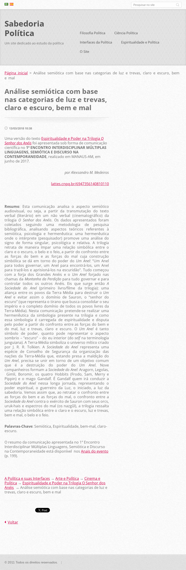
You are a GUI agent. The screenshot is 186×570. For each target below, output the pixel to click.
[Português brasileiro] (6, 4)
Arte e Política (67, 478)
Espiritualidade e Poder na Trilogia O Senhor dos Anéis (55, 485)
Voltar (13, 522)
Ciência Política (126, 33)
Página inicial (16, 72)
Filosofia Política (92, 33)
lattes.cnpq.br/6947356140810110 (80, 183)
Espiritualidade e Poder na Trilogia (54, 141)
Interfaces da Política (96, 42)
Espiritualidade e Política (140, 42)
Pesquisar (177, 4)
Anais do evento (94, 451)
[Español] (11, 4)
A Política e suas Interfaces (27, 478)
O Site (84, 51)
